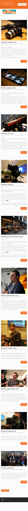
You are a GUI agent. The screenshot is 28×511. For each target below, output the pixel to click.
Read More (23, 61)
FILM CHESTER (7, 499)
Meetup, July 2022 (7, 133)
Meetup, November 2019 (9, 295)
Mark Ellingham (11, 43)
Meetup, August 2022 (8, 88)
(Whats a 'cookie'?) (6, 7)
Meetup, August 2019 (8, 431)
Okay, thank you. (22, 4)
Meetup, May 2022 (7, 184)
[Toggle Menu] (26, 12)
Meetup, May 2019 (7, 468)
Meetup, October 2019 (9, 348)
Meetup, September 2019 (10, 389)
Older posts (5, 490)
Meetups (18, 43)
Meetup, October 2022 (9, 42)
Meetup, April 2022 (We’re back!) (12, 236)
